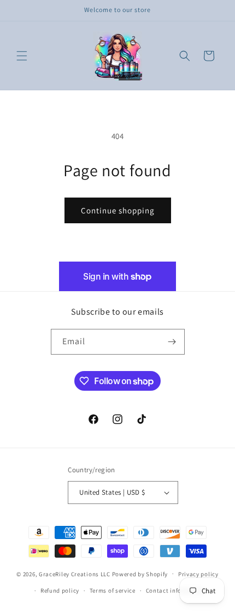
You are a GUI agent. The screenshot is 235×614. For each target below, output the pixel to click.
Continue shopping (118, 210)
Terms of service (113, 590)
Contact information (175, 590)
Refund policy (59, 590)
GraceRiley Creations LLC (74, 573)
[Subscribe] (172, 342)
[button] (22, 56)
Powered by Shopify (140, 573)
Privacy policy (198, 574)
